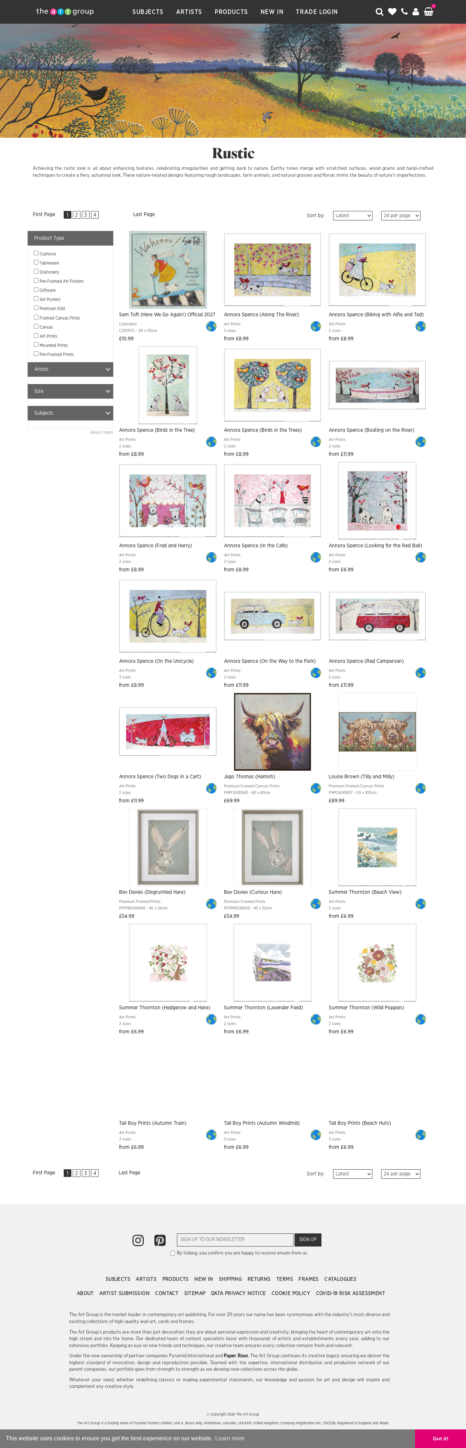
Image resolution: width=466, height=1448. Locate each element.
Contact (167, 1293)
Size (38, 391)
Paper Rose (236, 1356)
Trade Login (317, 12)
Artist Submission (125, 1293)
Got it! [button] (441, 1438)
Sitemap (195, 1293)
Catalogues (340, 1279)
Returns (260, 1279)
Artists (189, 12)
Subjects (148, 12)
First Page (44, 214)
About (86, 1293)
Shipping (231, 1279)
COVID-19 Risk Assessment (351, 1293)
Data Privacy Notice (239, 1293)
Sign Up (308, 1239)
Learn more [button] (230, 1438)
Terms (285, 1279)
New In (272, 12)
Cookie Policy (292, 1293)
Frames (309, 1279)
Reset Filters (101, 432)
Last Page (144, 214)
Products (231, 12)
